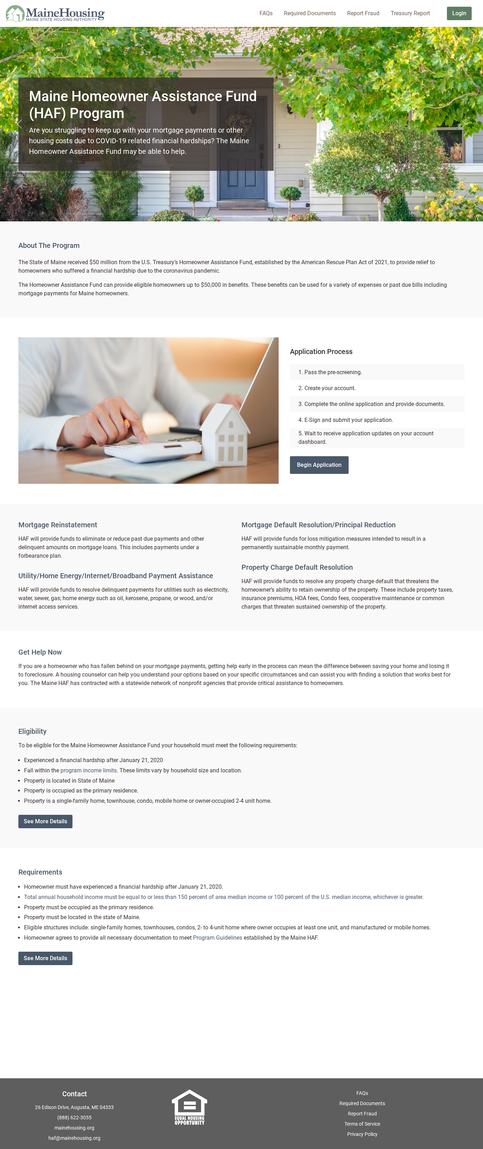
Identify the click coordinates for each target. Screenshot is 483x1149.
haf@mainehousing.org (74, 1138)
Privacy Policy (362, 1134)
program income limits (88, 770)
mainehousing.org (74, 1128)
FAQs (362, 1093)
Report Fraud (362, 1113)
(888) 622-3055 (74, 1117)
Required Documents (362, 1103)
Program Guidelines (217, 937)
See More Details (45, 821)
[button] (19, 124)
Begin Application (319, 465)
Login (459, 13)
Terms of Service (362, 1124)
